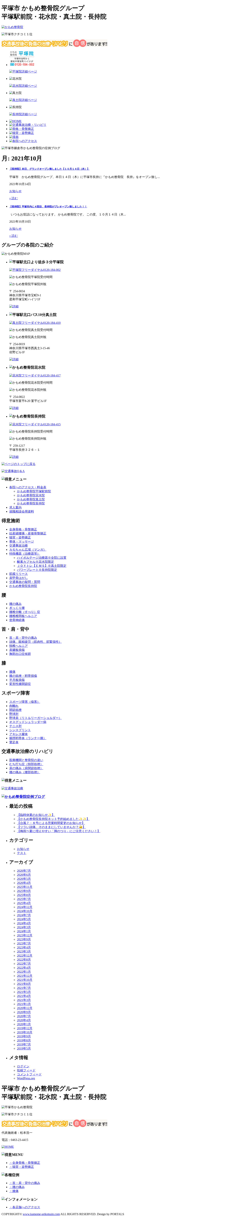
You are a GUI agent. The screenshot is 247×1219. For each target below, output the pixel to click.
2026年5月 (24, 878)
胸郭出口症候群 (20, 653)
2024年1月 (24, 931)
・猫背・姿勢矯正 (21, 1166)
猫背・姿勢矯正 (20, 537)
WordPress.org (26, 1078)
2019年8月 (24, 1040)
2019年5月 (24, 1048)
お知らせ (15, 191)
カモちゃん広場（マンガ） (27, 549)
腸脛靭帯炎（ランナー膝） (27, 738)
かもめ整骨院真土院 (31, 499)
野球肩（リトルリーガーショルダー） (35, 718)
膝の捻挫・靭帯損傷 (23, 675)
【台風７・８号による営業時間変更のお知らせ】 (51, 823)
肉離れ (14, 705)
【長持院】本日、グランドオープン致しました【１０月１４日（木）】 (49, 168)
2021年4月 (24, 996)
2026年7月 (24, 870)
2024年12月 (24, 907)
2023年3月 (24, 951)
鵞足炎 (14, 742)
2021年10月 (24, 979)
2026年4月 (24, 882)
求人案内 (15, 507)
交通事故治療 (18, 545)
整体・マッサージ (21, 541)
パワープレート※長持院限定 (37, 569)
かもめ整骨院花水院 (31, 495)
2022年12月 (24, 955)
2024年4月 (24, 923)
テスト (21, 853)
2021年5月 (24, 992)
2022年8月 (24, 959)
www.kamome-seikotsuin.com (41, 1214)
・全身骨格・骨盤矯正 (24, 1162)
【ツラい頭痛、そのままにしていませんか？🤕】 (51, 827)
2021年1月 (24, 1004)
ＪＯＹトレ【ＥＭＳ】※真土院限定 (41, 565)
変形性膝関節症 (20, 683)
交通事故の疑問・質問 (24, 582)
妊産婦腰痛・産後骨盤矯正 (27, 533)
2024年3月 (24, 927)
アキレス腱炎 (18, 734)
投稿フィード (26, 1070)
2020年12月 (24, 1008)
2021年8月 (24, 983)
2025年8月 (24, 895)
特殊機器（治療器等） (24, 553)
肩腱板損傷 (17, 649)
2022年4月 (24, 967)
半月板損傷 (17, 679)
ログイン (23, 1066)
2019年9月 (24, 1036)
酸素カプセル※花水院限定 (35, 561)
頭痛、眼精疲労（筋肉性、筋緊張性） (35, 641)
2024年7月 (24, 915)
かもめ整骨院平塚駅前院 (34, 491)
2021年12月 (24, 975)
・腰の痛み (17, 1187)
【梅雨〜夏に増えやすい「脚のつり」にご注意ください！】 (58, 831)
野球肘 (14, 714)
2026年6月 (24, 874)
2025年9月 (24, 891)
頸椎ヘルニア (18, 645)
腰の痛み (15, 603)
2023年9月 (24, 939)
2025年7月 (24, 899)
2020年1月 (24, 1024)
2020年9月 (24, 1012)
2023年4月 (24, 947)
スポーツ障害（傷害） (24, 701)
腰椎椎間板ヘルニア (23, 616)
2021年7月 (24, 987)
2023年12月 (24, 935)
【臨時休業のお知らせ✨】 (36, 815)
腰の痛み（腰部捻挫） (24, 772)
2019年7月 (24, 1044)
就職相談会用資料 (21, 511)
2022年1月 (24, 971)
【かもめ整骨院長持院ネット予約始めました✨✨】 (53, 819)
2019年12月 (24, 1028)
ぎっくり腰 (17, 608)
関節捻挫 (15, 709)
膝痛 (12, 671)
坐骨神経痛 (17, 620)
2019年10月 (24, 1032)
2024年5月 (24, 919)
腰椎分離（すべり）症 (24, 612)
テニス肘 (15, 726)
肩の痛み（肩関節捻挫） (26, 768)
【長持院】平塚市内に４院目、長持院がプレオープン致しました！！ (48, 206)
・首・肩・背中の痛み (24, 1183)
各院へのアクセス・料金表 (27, 487)
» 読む (13, 198)
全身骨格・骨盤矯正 (23, 529)
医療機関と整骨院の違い (26, 760)
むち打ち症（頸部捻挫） (26, 764)
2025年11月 (24, 886)
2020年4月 (24, 1020)
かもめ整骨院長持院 (31, 503)
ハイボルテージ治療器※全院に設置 (41, 557)
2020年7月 (24, 1016)
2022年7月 (24, 963)
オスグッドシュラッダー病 (27, 722)
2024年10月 (24, 911)
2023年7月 (24, 943)
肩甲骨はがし (18, 577)
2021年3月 (24, 1000)
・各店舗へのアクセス (24, 1207)
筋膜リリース (18, 573)
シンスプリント (20, 730)
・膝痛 (14, 1191)
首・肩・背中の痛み (23, 637)
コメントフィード (29, 1074)
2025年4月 (24, 903)
